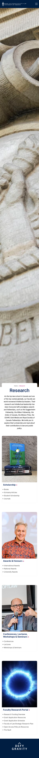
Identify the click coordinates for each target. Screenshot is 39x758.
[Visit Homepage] (14, 4)
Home (16, 386)
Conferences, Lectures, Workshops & (15, 635)
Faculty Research (16, 710)
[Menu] (36, 4)
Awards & (13, 561)
